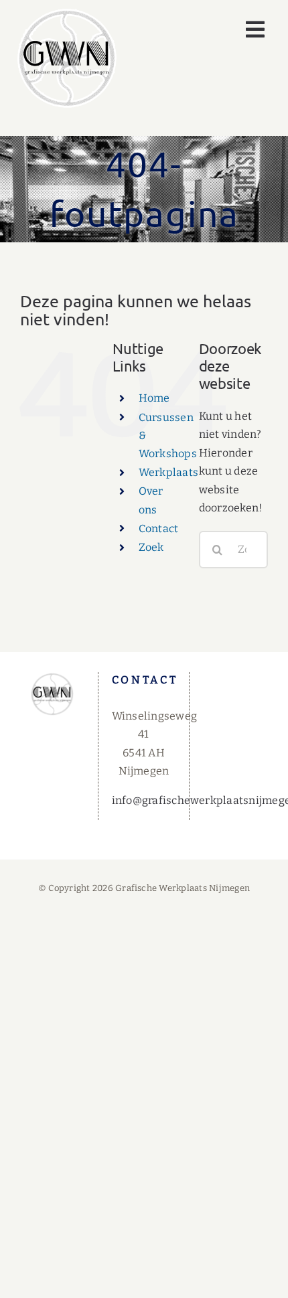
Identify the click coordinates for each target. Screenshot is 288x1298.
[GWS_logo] (67, 13)
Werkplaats (168, 472)
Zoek (151, 547)
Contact (159, 528)
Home (154, 398)
